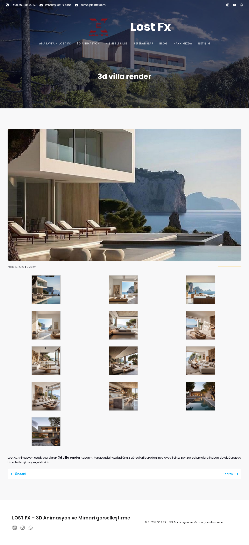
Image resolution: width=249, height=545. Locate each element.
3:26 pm (32, 267)
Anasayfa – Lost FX (55, 43)
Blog (163, 43)
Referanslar (143, 43)
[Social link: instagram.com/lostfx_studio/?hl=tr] (226, 5)
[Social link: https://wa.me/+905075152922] (239, 5)
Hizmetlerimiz (117, 43)
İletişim (204, 43)
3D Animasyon (88, 43)
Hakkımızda (183, 43)
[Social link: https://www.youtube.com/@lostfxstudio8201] (233, 5)
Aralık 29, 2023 (16, 267)
